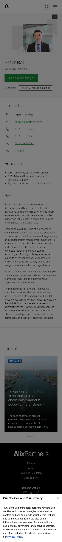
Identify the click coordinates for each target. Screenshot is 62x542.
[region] (31, 518)
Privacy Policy (14, 536)
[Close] (57, 498)
